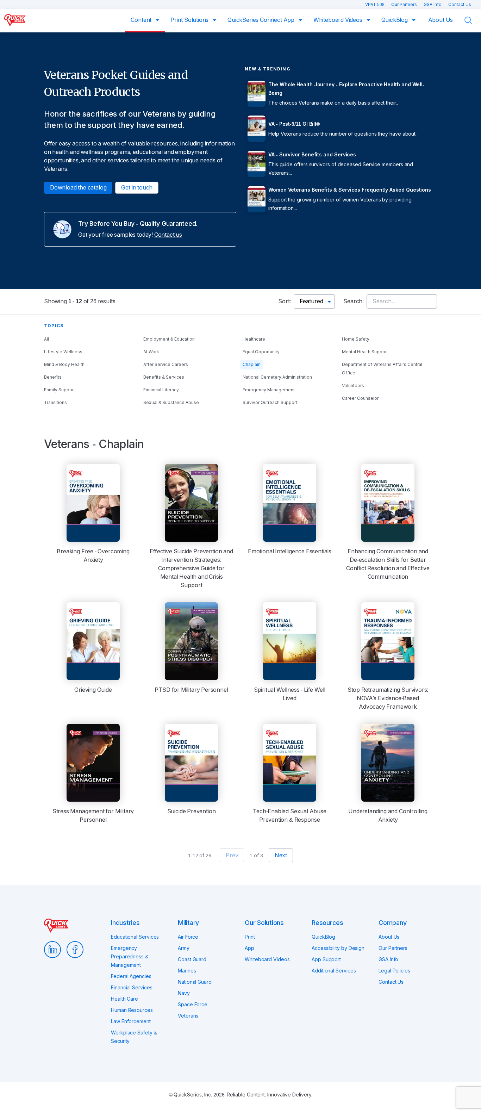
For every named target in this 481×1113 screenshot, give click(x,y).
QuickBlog (395, 20)
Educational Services (135, 937)
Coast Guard (192, 959)
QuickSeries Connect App (261, 20)
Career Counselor (360, 398)
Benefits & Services (163, 377)
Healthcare (254, 339)
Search (472, 20)
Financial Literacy (161, 389)
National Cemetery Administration (277, 377)
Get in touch (136, 188)
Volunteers (353, 385)
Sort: (284, 301)
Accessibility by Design (338, 948)
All (46, 339)
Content (142, 20)
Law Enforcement (131, 1021)
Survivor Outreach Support (270, 402)
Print (250, 937)
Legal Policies (394, 971)
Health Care (124, 999)
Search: (353, 301)
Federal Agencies (131, 976)
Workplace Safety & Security (134, 1037)
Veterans (188, 1016)
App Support (326, 959)
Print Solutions (190, 20)
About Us (440, 20)
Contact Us (459, 4)
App (249, 948)
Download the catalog (78, 188)
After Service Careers (165, 364)
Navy (184, 993)
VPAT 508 (375, 4)
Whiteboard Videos (338, 20)
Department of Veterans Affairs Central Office (382, 368)
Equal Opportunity (261, 351)
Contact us (168, 235)
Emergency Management (269, 389)
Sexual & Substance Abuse (171, 402)
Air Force (188, 937)
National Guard (195, 982)
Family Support (59, 389)
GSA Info (433, 4)
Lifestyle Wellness (63, 351)
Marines (187, 971)
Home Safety (355, 339)
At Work (151, 351)
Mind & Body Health (64, 364)
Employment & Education (169, 339)
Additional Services (334, 971)
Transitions (55, 402)
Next (281, 855)
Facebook (75, 949)
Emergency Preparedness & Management (129, 956)
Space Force (192, 1004)
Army (183, 948)
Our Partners (404, 4)
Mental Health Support (365, 351)
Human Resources (132, 1010)
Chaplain (252, 364)
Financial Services (131, 987)
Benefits (53, 377)
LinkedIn (52, 949)
